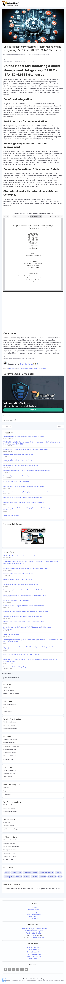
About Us (6, 787)
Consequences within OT (10, 749)
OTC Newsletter (8, 759)
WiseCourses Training (9, 704)
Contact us (6, 687)
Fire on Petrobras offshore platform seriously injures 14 (21, 654)
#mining (26, 876)
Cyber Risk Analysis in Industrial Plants (16, 481)
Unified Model (42, 368)
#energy (58, 872)
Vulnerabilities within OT (10, 752)
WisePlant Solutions (9, 708)
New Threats (33, 958)
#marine (19, 876)
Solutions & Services (36, 937)
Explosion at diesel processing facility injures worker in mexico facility (26, 492)
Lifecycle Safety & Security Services (34, 929)
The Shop (34, 912)
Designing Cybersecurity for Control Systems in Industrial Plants (24, 476)
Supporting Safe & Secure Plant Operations (17, 460)
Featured (12, 368)
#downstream (46, 872)
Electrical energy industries (11, 746)
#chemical (16, 872)
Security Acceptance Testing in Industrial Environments (21, 465)
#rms (60, 876)
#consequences (30, 872)
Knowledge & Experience (10, 728)
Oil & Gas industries (9, 742)
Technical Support (8, 690)
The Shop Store (7, 711)
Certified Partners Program (11, 693)
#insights (9, 876)
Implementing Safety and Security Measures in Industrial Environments (26, 470)
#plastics (43, 876)
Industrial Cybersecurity (10, 725)
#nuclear (34, 876)
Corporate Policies (8, 791)
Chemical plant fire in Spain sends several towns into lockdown (23, 502)
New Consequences (34, 954)
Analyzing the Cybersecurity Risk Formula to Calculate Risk (22, 497)
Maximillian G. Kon (44, 54)
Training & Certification (34, 933)
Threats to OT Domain (9, 756)
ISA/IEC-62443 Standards (25, 368)
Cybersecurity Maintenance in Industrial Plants (18, 455)
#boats (7, 872)
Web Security (7, 794)
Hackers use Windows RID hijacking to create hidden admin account (25, 667)
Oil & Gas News (34, 950)
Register (33, 410)
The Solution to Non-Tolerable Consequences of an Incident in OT (24, 437)
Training (33, 935)
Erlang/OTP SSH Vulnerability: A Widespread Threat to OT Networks (25, 449)
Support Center (33, 910)
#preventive (52, 876)
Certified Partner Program (34, 931)
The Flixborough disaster (11, 515)
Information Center (34, 914)
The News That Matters (10, 739)
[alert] (33, 678)
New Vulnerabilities (34, 956)
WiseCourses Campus (9, 722)
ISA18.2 (36, 368)
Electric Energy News (33, 952)
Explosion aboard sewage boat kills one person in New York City (23, 486)
